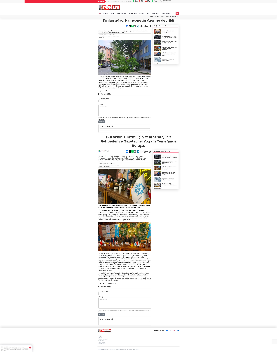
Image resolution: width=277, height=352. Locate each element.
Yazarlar (151, 16)
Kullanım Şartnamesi (102, 339)
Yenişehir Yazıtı (132, 13)
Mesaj (100, 104)
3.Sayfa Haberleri (121, 13)
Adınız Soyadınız (104, 99)
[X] (170, 330)
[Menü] (177, 16)
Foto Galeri (162, 16)
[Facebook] (166, 330)
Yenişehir (105, 13)
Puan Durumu (173, 16)
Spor (148, 13)
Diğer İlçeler (155, 13)
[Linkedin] (178, 330)
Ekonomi (141, 13)
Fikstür (167, 16)
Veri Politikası (101, 340)
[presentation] (130, 1)
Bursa (112, 13)
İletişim (100, 337)
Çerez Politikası (101, 342)
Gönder (101, 121)
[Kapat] (30, 348)
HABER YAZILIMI (102, 349)
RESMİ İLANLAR (166, 13)
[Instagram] (174, 330)
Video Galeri (156, 16)
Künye (99, 336)
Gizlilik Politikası (101, 343)
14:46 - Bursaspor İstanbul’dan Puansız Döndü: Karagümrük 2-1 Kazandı (119, 1)
